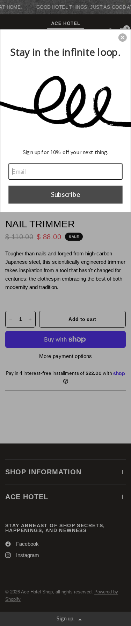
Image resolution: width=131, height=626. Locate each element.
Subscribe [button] (65, 194)
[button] (122, 37)
